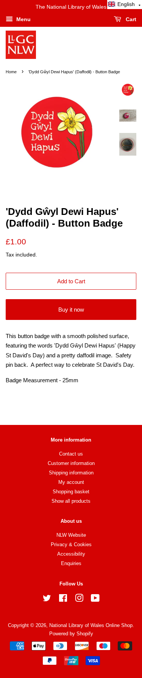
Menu (23, 19)
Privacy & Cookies (71, 544)
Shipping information (71, 473)
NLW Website (71, 535)
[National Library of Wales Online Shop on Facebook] (63, 599)
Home (11, 71)
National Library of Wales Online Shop (91, 625)
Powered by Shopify (71, 633)
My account (71, 482)
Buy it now (71, 309)
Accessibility (71, 554)
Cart (130, 19)
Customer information (71, 463)
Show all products (71, 501)
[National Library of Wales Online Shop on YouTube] (95, 599)
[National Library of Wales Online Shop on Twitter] (47, 599)
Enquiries (71, 563)
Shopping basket (71, 491)
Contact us (71, 454)
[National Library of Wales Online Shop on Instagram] (79, 599)
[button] (124, 4)
